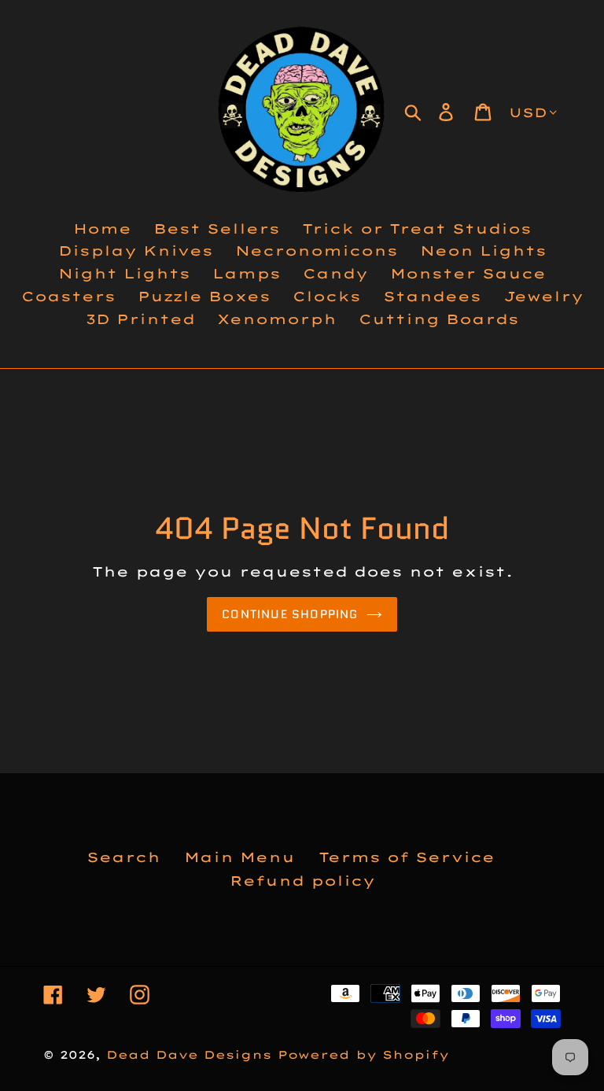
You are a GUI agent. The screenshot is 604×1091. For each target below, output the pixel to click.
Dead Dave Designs (188, 1055)
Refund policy (302, 880)
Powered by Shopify (363, 1055)
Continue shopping (290, 614)
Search (123, 857)
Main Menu (239, 857)
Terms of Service (407, 857)
